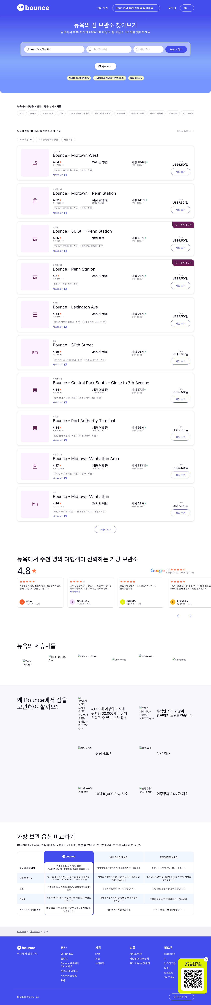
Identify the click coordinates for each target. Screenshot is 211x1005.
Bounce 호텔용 (69, 975)
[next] (190, 616)
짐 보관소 (35, 931)
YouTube (169, 977)
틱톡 (166, 967)
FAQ (97, 953)
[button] (176, 49)
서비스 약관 (136, 953)
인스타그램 (170, 963)
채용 (63, 980)
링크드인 (168, 972)
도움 (97, 958)
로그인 (172, 7)
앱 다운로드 (67, 953)
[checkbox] (22, 113)
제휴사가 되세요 (69, 970)
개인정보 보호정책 (139, 958)
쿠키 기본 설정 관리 (140, 963)
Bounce (21, 931)
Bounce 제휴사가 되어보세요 (70, 965)
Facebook (169, 953)
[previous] (178, 616)
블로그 (64, 958)
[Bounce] (33, 7)
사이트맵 (100, 963)
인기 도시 (102, 7)
